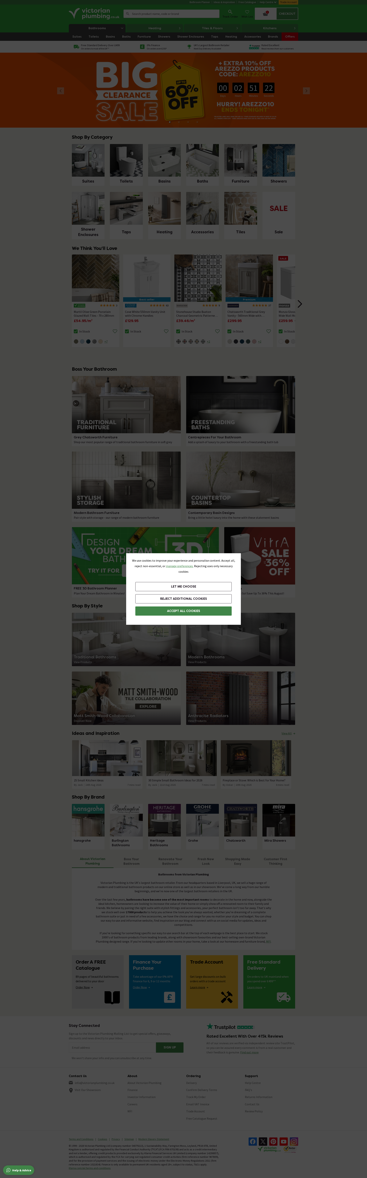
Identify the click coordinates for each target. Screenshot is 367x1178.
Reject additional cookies (183, 599)
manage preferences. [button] (179, 566)
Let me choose (183, 587)
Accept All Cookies (183, 611)
